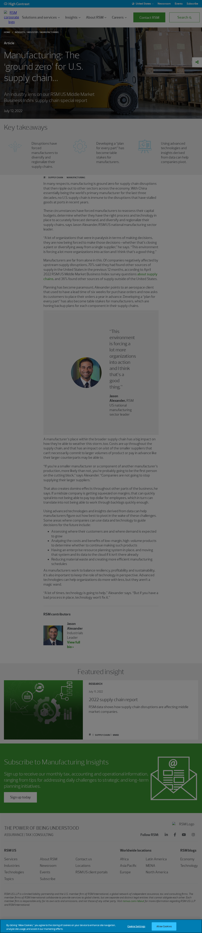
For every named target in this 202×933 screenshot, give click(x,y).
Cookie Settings (136, 926)
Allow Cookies (164, 926)
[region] (101, 926)
